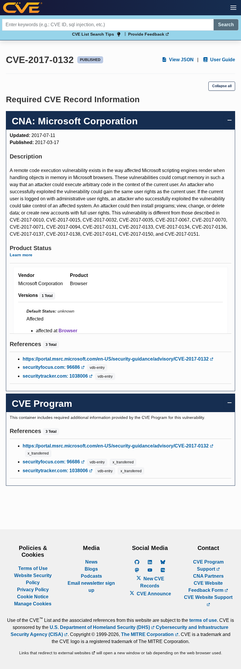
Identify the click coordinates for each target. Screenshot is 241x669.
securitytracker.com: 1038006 (56, 376)
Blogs (91, 568)
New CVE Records (152, 582)
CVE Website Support (208, 597)
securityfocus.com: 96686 (52, 367)
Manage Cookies (32, 603)
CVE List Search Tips (93, 34)
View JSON (181, 59)
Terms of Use (33, 568)
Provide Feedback (146, 34)
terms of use (203, 620)
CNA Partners (208, 576)
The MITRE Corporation (148, 634)
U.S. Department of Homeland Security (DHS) (100, 627)
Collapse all (222, 86)
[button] (233, 8)
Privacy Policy (33, 589)
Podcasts (91, 576)
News (91, 561)
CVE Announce (153, 593)
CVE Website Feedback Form (206, 587)
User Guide (222, 59)
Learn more (21, 254)
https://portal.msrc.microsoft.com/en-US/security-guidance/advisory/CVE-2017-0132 (116, 358)
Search (226, 24)
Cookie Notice (32, 596)
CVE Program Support (208, 565)
